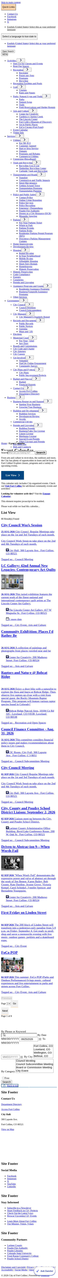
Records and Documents (24, 320)
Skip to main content (11, 2)
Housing (17, 250)
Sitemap (32, 1270)
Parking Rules (25, 230)
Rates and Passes (27, 93)
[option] (32, 28)
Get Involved (19, 357)
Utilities (16, 140)
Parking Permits (26, 228)
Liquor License (26, 433)
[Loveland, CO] (43, 1049)
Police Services (26, 203)
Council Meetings (27, 307)
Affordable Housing (28, 261)
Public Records (26, 323)
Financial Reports (27, 384)
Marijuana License (27, 436)
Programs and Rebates (29, 154)
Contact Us (18, 388)
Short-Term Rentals (28, 264)
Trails (21, 104)
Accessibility (7, 1270)
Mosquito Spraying (28, 216)
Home (4, 443)
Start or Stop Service (28, 148)
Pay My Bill (24, 143)
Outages (23, 151)
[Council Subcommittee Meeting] (34, 1064)
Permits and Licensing (23, 282)
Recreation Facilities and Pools (27, 83)
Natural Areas (25, 102)
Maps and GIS (26, 331)
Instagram (14, 1178)
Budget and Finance (22, 379)
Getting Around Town (29, 185)
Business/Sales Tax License (32, 431)
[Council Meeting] (34, 1061)
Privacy (30, 1267)
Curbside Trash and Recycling (33, 171)
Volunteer (23, 360)
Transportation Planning (30, 191)
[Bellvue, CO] (43, 1056)
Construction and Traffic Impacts (34, 180)
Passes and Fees (26, 75)
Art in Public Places (28, 124)
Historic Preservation (23, 272)
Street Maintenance (28, 183)
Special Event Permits (29, 439)
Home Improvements (23, 244)
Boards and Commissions (25, 346)
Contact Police (26, 197)
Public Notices (26, 326)
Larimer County (14, 1245)
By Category (8, 1071)
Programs (23, 78)
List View (11, 475)
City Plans (24, 372)
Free (7, 1078)
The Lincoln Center (28, 119)
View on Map (7, 1129)
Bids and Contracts (22, 447)
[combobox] (19, 36)
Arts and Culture (21, 111)
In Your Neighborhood (29, 256)
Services (11, 136)
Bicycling (23, 81)
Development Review (23, 246)
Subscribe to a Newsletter (19, 1208)
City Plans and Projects (24, 369)
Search (4, 452)
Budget (22, 382)
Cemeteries (18, 280)
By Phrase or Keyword (13, 1031)
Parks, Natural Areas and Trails (27, 96)
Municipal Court (21, 338)
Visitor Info (18, 132)
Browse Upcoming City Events (22, 1216)
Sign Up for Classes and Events (28, 63)
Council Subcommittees (30, 310)
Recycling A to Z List (29, 165)
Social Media (21, 1270)
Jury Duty (23, 343)
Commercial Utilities (28, 156)
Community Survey (28, 366)
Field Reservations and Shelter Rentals (37, 107)
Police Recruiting (27, 205)
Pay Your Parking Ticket (30, 222)
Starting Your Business (29, 404)
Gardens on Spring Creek (31, 116)
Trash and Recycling (22, 163)
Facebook (14, 1176)
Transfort (23, 177)
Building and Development (26, 411)
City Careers (19, 354)
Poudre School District (17, 1258)
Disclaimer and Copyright (13, 1267)
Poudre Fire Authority (29, 211)
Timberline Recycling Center (32, 168)
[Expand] (21, 60)
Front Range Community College (23, 1256)
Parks (21, 99)
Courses (23, 90)
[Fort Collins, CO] (43, 1046)
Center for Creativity (28, 114)
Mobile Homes (26, 258)
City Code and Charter (23, 349)
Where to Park (26, 225)
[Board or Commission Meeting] (34, 1067)
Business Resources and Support (28, 401)
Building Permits (27, 428)
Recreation (18, 70)
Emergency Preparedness (31, 208)
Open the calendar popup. (40, 1039)
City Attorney (19, 351)
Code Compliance (21, 274)
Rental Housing (26, 253)
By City (28, 1056)
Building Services (27, 413)
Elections (17, 334)
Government (13, 300)
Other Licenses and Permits (32, 441)
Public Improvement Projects (32, 375)
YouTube (14, 1184)
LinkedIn (14, 1186)
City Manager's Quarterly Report (34, 317)
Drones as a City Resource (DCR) (35, 213)
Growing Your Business (30, 407)
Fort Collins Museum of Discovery (35, 122)
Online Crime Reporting (30, 200)
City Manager (19, 314)
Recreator (23, 73)
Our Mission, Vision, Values (20, 1224)
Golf (15, 87)
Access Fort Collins (28, 391)
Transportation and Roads (25, 174)
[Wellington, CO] (43, 1053)
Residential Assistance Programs (34, 289)
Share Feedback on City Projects (22, 1210)
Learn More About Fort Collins (21, 1221)
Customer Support (27, 146)
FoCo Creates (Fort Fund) (31, 127)
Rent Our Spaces (21, 66)
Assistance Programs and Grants (28, 286)
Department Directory (29, 394)
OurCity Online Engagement (32, 363)
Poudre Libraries (15, 1250)
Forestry (17, 277)
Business (11, 397)
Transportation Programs (30, 188)
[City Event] (34, 1071)
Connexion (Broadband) (24, 159)
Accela (22, 419)
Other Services (20, 297)
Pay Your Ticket (26, 341)
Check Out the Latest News (20, 1213)
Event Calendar (20, 130)
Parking (16, 220)
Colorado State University (19, 1253)
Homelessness (25, 266)
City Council (19, 304)
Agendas (23, 329)
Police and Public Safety (24, 194)
